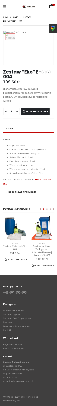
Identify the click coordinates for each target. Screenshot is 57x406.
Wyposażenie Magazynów (16, 326)
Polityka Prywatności (13, 348)
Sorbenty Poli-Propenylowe (17, 318)
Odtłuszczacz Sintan (13, 310)
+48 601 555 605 (15, 292)
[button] (41, 209)
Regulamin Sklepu (12, 344)
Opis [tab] (10, 128)
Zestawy (15, 244)
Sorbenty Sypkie (11, 314)
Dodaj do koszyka (37, 111)
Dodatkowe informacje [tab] (22, 192)
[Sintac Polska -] (28, 6)
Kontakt (7, 330)
